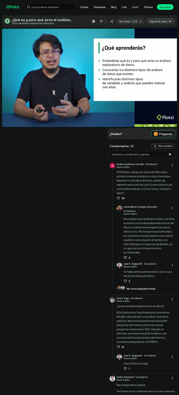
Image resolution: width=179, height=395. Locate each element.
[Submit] (28, 7)
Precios (148, 7)
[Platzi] (13, 7)
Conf (135, 7)
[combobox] (50, 6)
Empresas (100, 7)
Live (124, 7)
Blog (114, 7)
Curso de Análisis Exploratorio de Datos (33, 23)
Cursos (84, 7)
